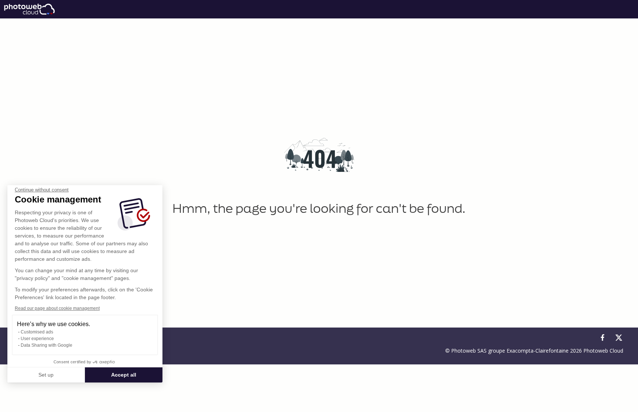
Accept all (123, 375)
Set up (46, 375)
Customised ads (37, 332)
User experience (37, 338)
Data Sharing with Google (46, 345)
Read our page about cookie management (57, 308)
